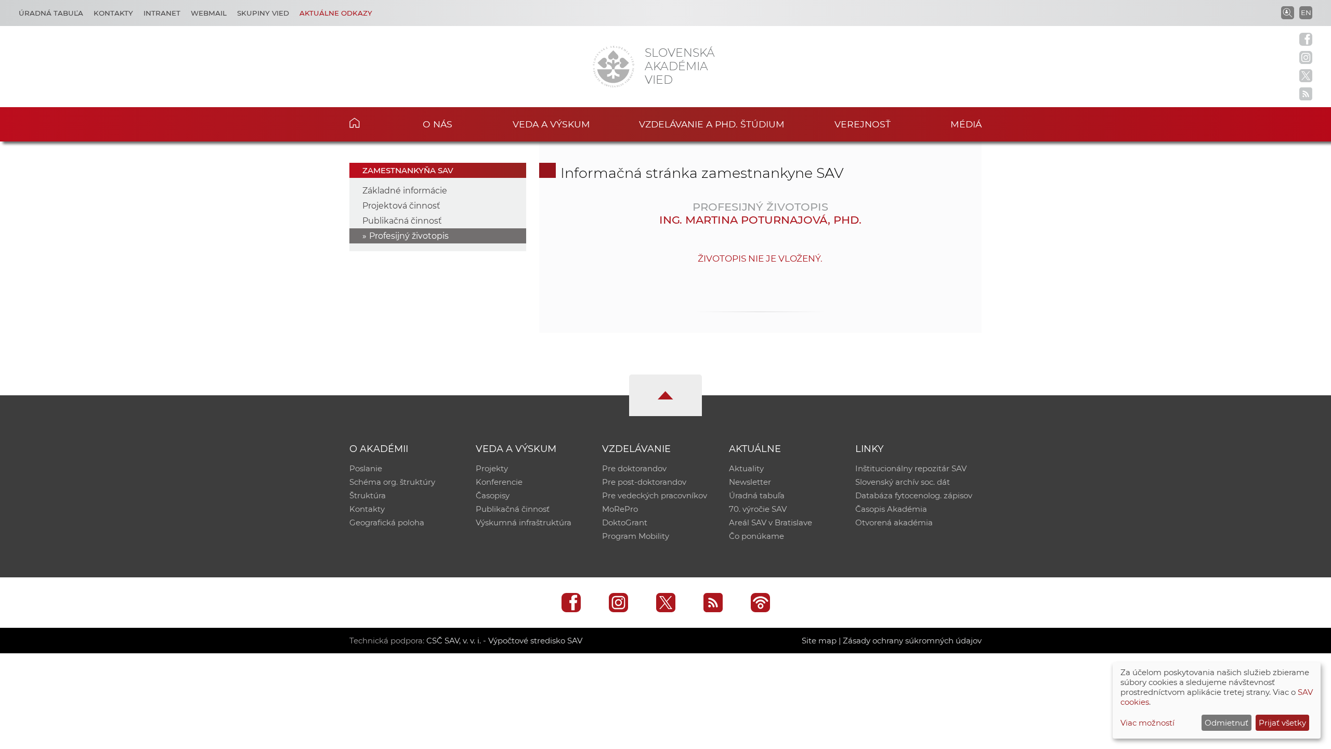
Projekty (492, 468)
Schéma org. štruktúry (392, 482)
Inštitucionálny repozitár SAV (911, 468)
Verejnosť (862, 124)
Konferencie (499, 482)
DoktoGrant (624, 522)
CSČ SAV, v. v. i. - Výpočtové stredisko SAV (504, 640)
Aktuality (746, 468)
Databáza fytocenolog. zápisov (913, 495)
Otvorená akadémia (894, 522)
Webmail (209, 13)
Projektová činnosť (401, 206)
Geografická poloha (386, 522)
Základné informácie (404, 191)
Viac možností (1147, 723)
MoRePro (620, 509)
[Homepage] (613, 66)
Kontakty (113, 13)
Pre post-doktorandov (644, 482)
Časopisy (493, 495)
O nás (437, 124)
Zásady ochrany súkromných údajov (912, 640)
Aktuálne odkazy (335, 13)
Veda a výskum (551, 124)
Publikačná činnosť (402, 221)
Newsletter (750, 482)
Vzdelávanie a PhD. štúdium (712, 124)
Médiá (966, 124)
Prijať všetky (1282, 723)
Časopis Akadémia (891, 509)
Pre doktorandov (634, 468)
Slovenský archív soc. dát (902, 482)
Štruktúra (367, 495)
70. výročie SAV (758, 509)
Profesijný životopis (409, 236)
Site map (819, 640)
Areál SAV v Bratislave (770, 522)
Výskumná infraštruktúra (523, 522)
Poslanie (365, 468)
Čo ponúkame (756, 536)
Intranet (161, 13)
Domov (370, 122)
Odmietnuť (1226, 723)
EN (1306, 12)
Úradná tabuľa (51, 13)
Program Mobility (635, 536)
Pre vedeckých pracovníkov (654, 495)
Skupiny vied (263, 13)
